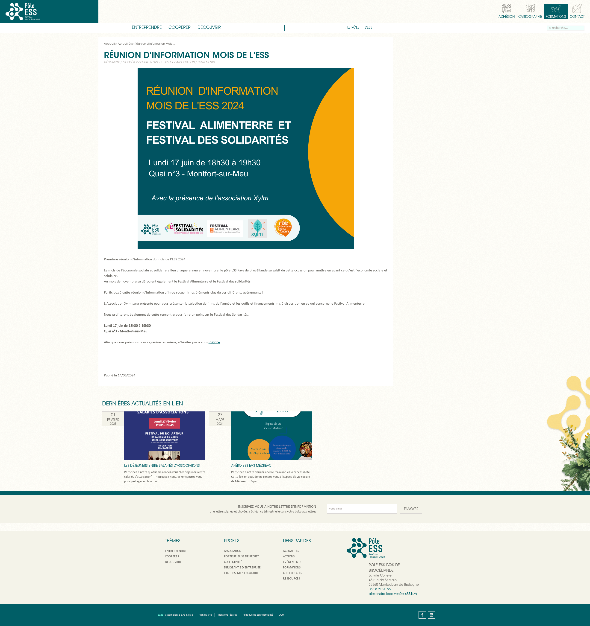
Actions (289, 556)
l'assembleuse (172, 615)
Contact (577, 17)
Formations (556, 17)
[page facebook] (422, 615)
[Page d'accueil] (23, 11)
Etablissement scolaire (241, 573)
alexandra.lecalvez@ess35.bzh (393, 594)
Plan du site (205, 615)
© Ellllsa (188, 615)
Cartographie (530, 17)
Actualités (291, 551)
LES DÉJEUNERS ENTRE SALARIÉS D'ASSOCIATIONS (162, 466)
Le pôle (353, 27)
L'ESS (368, 27)
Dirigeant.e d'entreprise (242, 567)
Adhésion (507, 17)
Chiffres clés (292, 573)
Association (185, 62)
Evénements (292, 562)
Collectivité (233, 562)
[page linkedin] (431, 615)
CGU (281, 615)
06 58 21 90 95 (380, 589)
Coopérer (179, 28)
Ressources (291, 578)
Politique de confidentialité (258, 615)
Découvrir (209, 28)
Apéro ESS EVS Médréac (251, 466)
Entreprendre (147, 28)
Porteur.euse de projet (156, 62)
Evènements (206, 62)
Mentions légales (227, 615)
